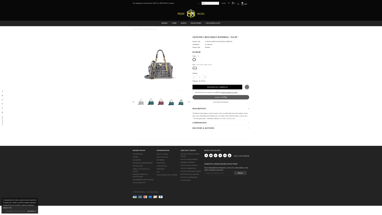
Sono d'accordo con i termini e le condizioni (207, 92)
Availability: (195, 44)
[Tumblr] (225, 155)
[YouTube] (229, 155)
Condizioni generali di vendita (228, 92)
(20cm (195, 68)
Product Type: (196, 47)
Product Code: (196, 41)
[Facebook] (206, 155)
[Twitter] (211, 155)
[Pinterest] (220, 155)
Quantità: (195, 73)
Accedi (223, 3)
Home (134, 29)
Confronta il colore (182, 90)
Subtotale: (195, 81)
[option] (161, 64)
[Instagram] (215, 155)
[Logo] (191, 13)
